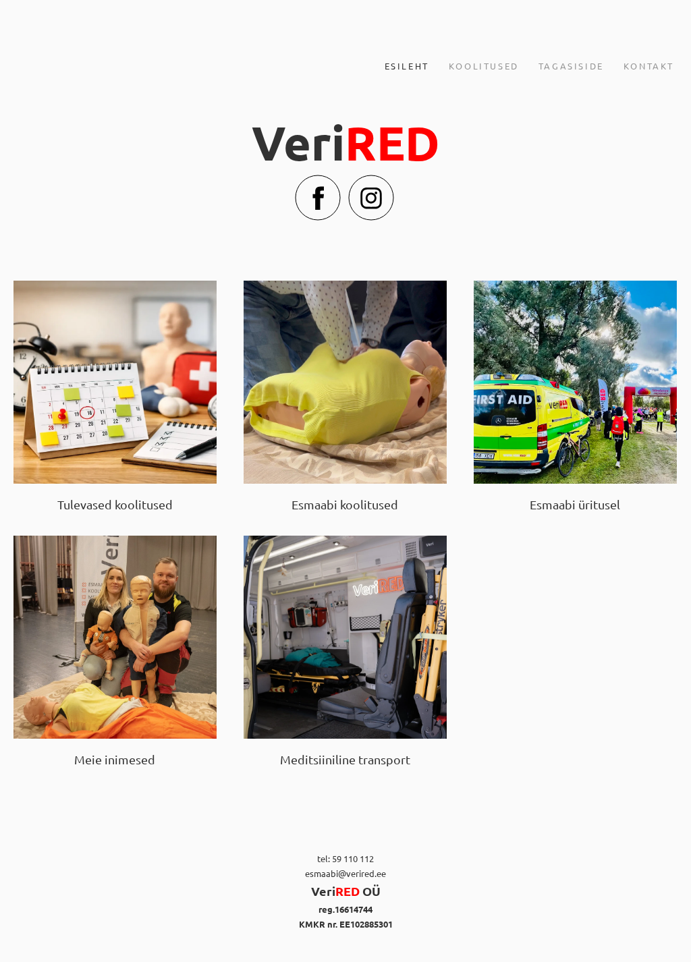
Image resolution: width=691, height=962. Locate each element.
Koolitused (484, 66)
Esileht (407, 66)
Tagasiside (571, 66)
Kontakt (649, 66)
